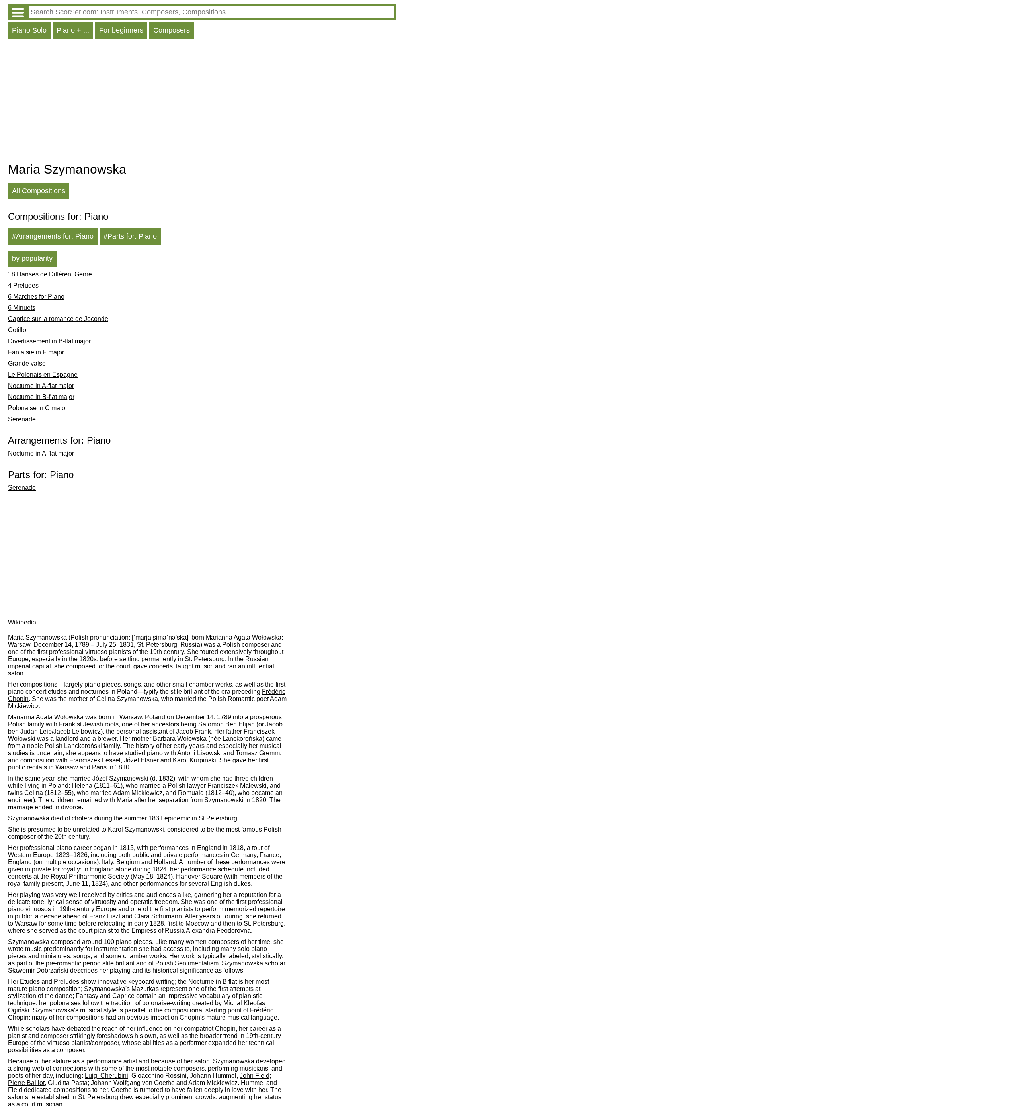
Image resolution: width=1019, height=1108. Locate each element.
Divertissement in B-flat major (49, 341)
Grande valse (27, 363)
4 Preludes (23, 285)
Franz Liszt (104, 916)
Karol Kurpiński (194, 760)
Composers (171, 30)
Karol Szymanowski (136, 829)
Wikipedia (22, 622)
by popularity (32, 258)
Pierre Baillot (26, 1082)
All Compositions (38, 191)
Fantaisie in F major (36, 352)
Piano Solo (29, 30)
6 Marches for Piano (36, 296)
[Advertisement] (202, 102)
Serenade (22, 419)
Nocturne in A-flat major (41, 385)
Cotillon (19, 330)
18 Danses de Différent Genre (50, 274)
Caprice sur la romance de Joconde (58, 318)
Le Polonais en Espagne (43, 374)
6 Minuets (21, 307)
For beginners (121, 30)
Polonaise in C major (37, 408)
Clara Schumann (158, 916)
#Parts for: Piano (130, 236)
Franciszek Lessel (95, 760)
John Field (254, 1075)
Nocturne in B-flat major (41, 396)
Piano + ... (73, 30)
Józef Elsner (141, 760)
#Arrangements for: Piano (53, 236)
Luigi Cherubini (106, 1075)
